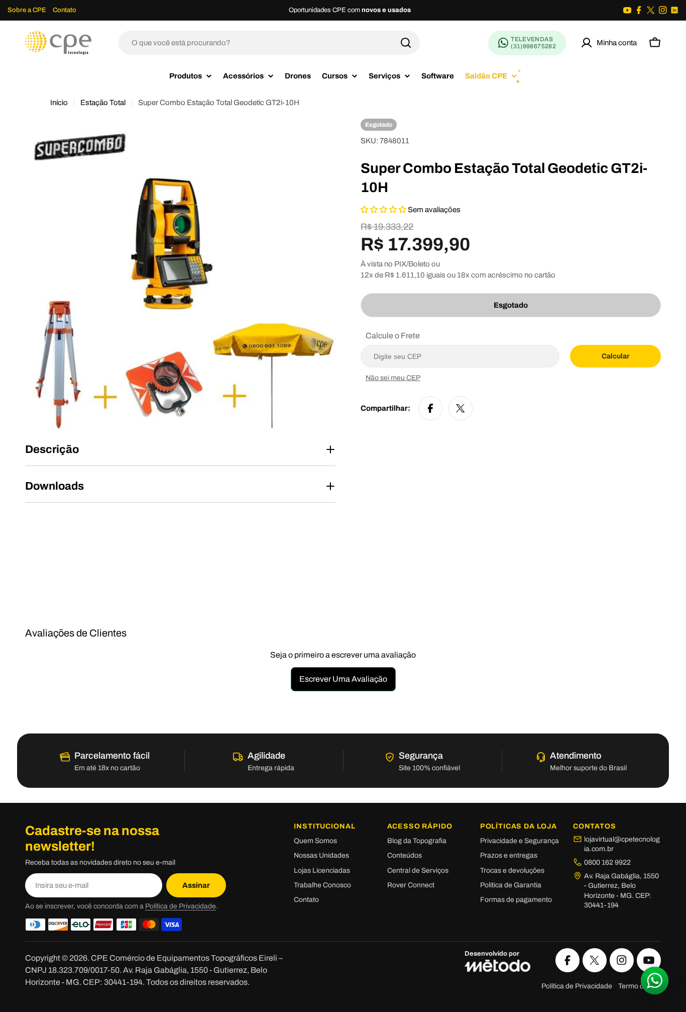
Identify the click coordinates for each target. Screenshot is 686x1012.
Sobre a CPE (27, 10)
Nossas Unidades (321, 855)
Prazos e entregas (508, 855)
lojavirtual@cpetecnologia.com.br (622, 844)
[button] (384, 210)
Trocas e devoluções (512, 870)
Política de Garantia (510, 885)
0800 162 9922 (607, 862)
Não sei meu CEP (393, 378)
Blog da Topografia (416, 841)
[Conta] (609, 43)
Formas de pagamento (516, 899)
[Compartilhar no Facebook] (430, 408)
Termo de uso (639, 986)
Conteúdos (404, 855)
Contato (64, 10)
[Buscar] (406, 43)
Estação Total (103, 103)
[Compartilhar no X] (460, 408)
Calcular (615, 356)
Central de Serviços (417, 870)
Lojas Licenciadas (322, 870)
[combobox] (269, 43)
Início (59, 103)
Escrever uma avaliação (343, 679)
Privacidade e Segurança (519, 841)
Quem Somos (315, 841)
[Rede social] (627, 10)
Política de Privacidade (180, 906)
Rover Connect (410, 885)
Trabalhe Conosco (322, 885)
